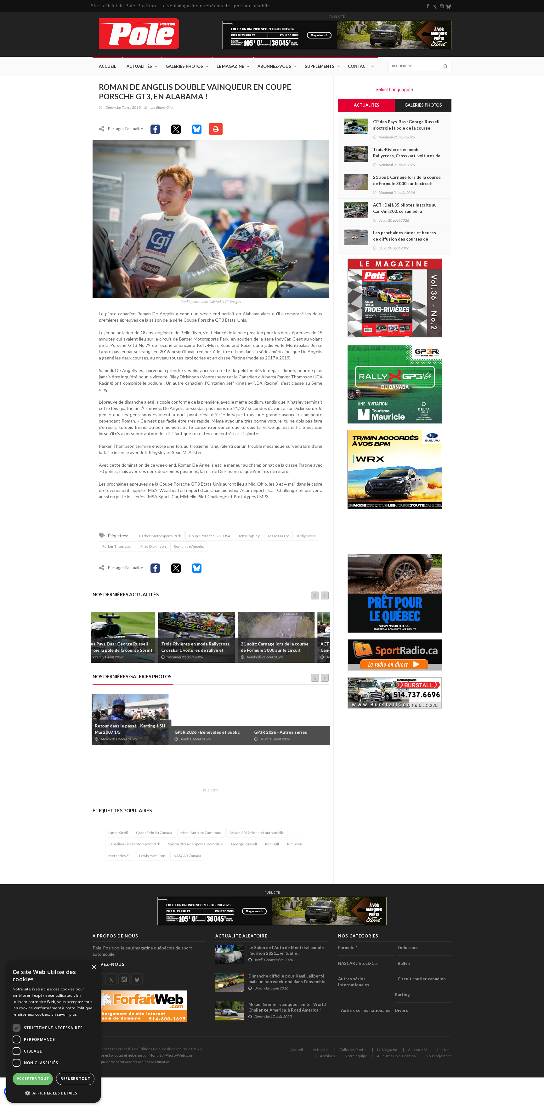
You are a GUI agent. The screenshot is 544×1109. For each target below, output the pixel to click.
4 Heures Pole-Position (396, 1056)
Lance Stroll (118, 832)
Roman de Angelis (189, 546)
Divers (401, 1010)
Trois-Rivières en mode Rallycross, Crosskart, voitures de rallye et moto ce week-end (130, 650)
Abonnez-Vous (274, 66)
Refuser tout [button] (75, 1078)
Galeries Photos (184, 66)
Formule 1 (348, 947)
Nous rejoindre (438, 1056)
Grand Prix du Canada (154, 832)
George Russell (244, 844)
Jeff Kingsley (249, 536)
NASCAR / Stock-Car (358, 963)
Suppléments (319, 66)
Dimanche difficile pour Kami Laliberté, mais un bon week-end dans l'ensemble (287, 978)
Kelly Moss (306, 536)
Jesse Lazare (278, 536)
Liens (446, 1049)
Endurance (408, 947)
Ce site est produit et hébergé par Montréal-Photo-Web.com (143, 1055)
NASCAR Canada (187, 855)
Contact (358, 66)
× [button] (93, 967)
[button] (53, 1092)
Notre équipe (356, 1056)
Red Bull (272, 844)
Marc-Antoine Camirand (200, 832)
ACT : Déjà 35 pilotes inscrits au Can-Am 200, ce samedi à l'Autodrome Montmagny (287, 650)
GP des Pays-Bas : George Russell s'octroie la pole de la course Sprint (406, 128)
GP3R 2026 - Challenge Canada (285, 732)
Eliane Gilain (165, 107)
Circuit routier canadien (422, 978)
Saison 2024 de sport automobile (195, 844)
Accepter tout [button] (33, 1078)
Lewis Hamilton (152, 855)
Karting (402, 994)
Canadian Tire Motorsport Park (134, 844)
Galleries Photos (353, 1049)
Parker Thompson (117, 546)
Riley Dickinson (153, 546)
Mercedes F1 (119, 855)
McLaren (294, 844)
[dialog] (53, 1031)
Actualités (139, 66)
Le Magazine (230, 66)
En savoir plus (64, 1014)
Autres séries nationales (365, 1010)
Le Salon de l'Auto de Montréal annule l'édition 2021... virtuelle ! (286, 950)
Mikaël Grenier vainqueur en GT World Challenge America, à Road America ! (287, 1007)
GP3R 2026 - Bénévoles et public (128, 732)
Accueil (107, 66)
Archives (327, 1056)
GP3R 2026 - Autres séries (201, 732)
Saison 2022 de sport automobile (257, 832)
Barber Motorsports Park (160, 536)
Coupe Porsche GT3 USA (209, 536)
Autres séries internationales (353, 981)
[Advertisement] (207, 770)
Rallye (404, 963)
